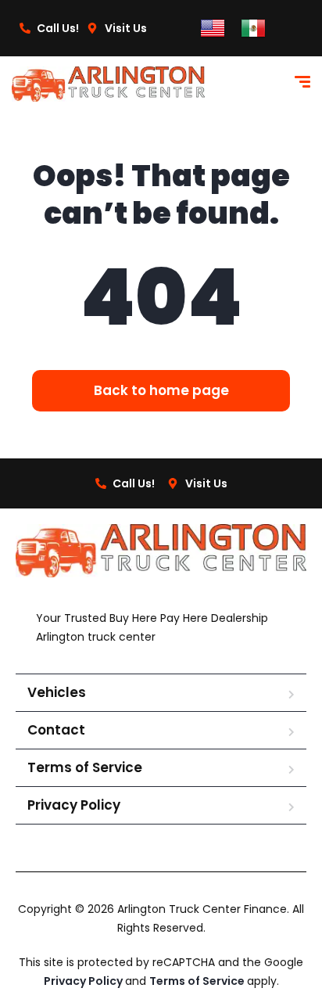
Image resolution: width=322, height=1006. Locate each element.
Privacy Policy (73, 805)
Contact (56, 729)
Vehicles (56, 692)
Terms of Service (84, 767)
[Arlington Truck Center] (108, 84)
